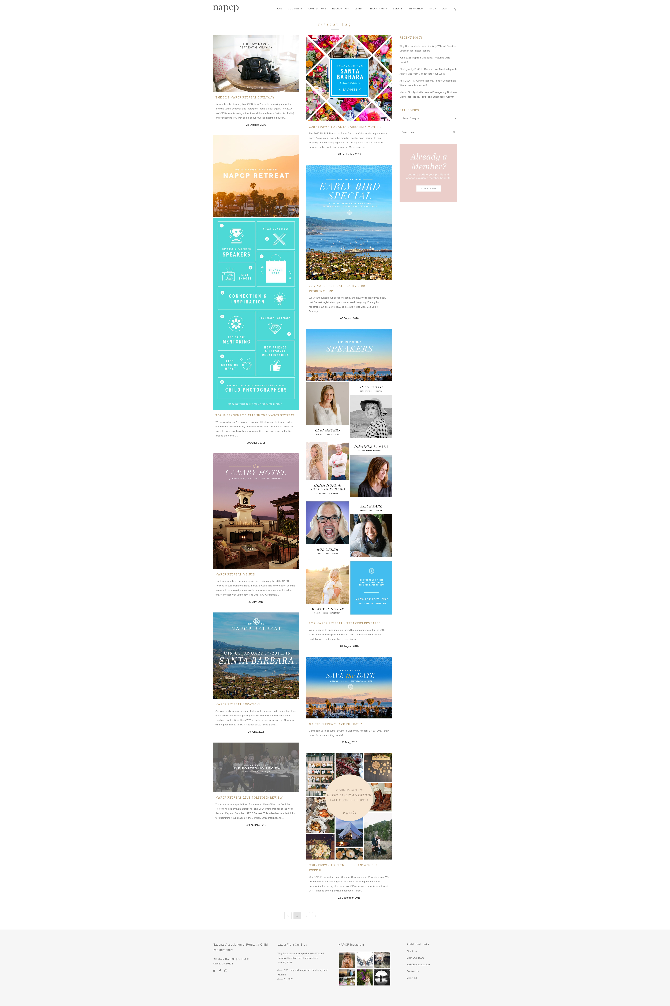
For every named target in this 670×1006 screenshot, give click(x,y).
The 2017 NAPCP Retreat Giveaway (245, 97)
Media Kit (412, 977)
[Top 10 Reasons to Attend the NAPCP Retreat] (256, 272)
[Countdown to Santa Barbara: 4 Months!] (349, 78)
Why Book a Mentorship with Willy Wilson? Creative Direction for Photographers (300, 955)
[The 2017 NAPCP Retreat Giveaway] (256, 63)
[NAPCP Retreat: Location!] (256, 655)
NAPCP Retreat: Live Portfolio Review (249, 797)
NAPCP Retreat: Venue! (235, 574)
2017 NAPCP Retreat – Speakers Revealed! (345, 623)
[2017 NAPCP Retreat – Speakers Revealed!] (349, 473)
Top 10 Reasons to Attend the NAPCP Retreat (255, 415)
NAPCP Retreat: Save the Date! (335, 724)
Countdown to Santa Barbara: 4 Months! (345, 126)
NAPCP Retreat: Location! (237, 704)
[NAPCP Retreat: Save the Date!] (349, 687)
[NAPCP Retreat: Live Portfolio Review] (256, 767)
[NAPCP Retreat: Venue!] (256, 511)
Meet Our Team (415, 957)
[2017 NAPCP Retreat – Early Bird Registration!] (349, 222)
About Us (412, 951)
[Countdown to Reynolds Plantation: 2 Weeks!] (349, 806)
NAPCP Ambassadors (418, 964)
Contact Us (413, 971)
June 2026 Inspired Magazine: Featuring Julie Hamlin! (302, 972)
